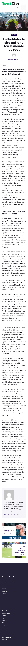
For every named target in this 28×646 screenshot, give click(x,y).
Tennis (3, 625)
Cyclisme (4, 620)
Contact (4, 593)
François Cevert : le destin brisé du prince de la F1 (8, 532)
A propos (4, 591)
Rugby (3, 618)
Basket (3, 622)
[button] (18, 7)
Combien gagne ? (6, 613)
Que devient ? (5, 611)
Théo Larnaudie (14, 59)
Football (14, 34)
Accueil (4, 588)
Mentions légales (6, 637)
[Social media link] (5, 514)
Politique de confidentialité (9, 635)
